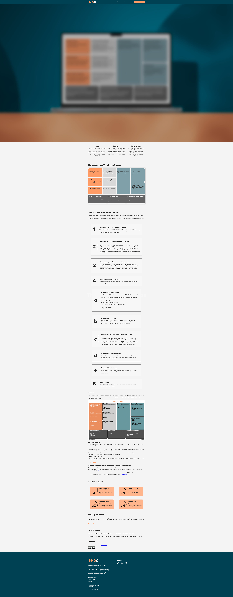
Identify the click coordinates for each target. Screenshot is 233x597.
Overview (119, 1)
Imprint (90, 581)
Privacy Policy (91, 579)
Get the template (139, 1)
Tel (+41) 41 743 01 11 (93, 589)
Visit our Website (92, 577)
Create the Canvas (128, 1)
